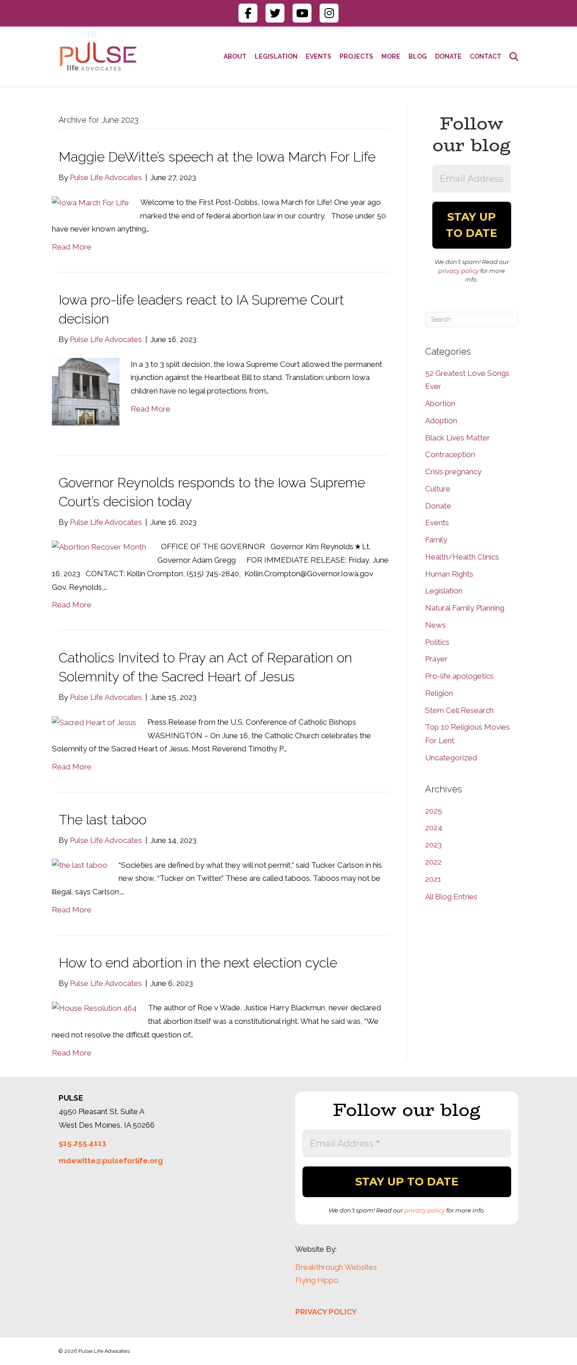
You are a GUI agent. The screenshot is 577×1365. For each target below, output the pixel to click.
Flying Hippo (317, 1280)
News (435, 624)
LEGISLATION (276, 56)
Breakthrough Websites (336, 1267)
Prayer (436, 658)
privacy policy (458, 270)
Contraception (450, 454)
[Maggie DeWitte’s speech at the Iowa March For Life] (90, 202)
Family (436, 539)
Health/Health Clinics (462, 556)
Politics (437, 642)
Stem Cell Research (459, 710)
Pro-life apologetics (459, 675)
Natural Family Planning (464, 607)
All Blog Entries (451, 896)
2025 (433, 810)
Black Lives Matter (457, 437)
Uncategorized (451, 757)
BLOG (417, 56)
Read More (72, 246)
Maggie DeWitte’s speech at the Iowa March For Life (217, 157)
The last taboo (103, 820)
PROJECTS (356, 56)
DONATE (448, 56)
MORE (390, 56)
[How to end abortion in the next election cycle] (94, 1007)
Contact (485, 56)
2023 (433, 844)
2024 (433, 827)
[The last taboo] (79, 865)
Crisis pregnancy (453, 471)
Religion (439, 693)
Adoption (441, 420)
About (235, 56)
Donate (438, 505)
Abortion (440, 403)
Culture (437, 488)
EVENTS (318, 56)
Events (437, 522)
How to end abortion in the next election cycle (198, 963)
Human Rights (449, 573)
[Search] (511, 56)
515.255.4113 (82, 1143)
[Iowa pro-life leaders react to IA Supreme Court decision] (85, 390)
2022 (433, 861)
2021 (433, 879)
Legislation (444, 590)
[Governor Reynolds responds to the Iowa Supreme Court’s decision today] (99, 546)
